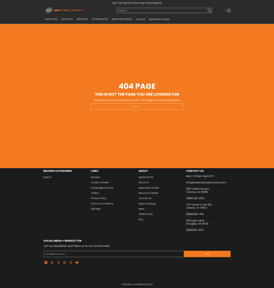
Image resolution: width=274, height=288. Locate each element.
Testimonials (146, 214)
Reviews (95, 177)
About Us (144, 182)
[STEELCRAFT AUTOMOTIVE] (79, 10)
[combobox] (162, 10)
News (141, 208)
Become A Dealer (148, 193)
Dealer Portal (146, 177)
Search (47, 177)
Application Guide (149, 187)
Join (207, 254)
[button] (46, 262)
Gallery (95, 193)
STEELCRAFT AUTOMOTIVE (133, 284)
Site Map (96, 208)
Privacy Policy (98, 198)
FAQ (141, 219)
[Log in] (229, 10)
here (149, 100)
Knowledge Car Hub (102, 187)
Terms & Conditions (102, 203)
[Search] (209, 10)
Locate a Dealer (100, 182)
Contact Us (145, 198)
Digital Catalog (147, 203)
